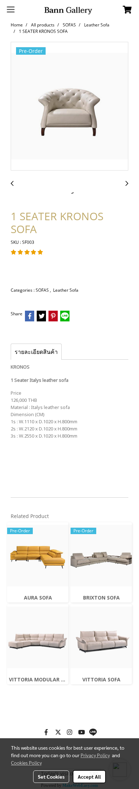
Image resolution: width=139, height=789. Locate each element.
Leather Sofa (65, 290)
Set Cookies (51, 776)
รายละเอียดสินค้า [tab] (36, 352)
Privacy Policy (95, 755)
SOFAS (43, 290)
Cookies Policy (26, 762)
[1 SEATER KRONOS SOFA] (69, 106)
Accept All (89, 776)
